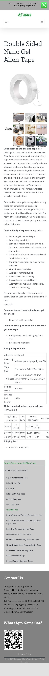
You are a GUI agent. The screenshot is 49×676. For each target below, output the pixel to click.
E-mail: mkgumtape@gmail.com (27, 5)
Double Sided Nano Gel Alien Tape (20, 463)
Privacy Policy (24, 654)
